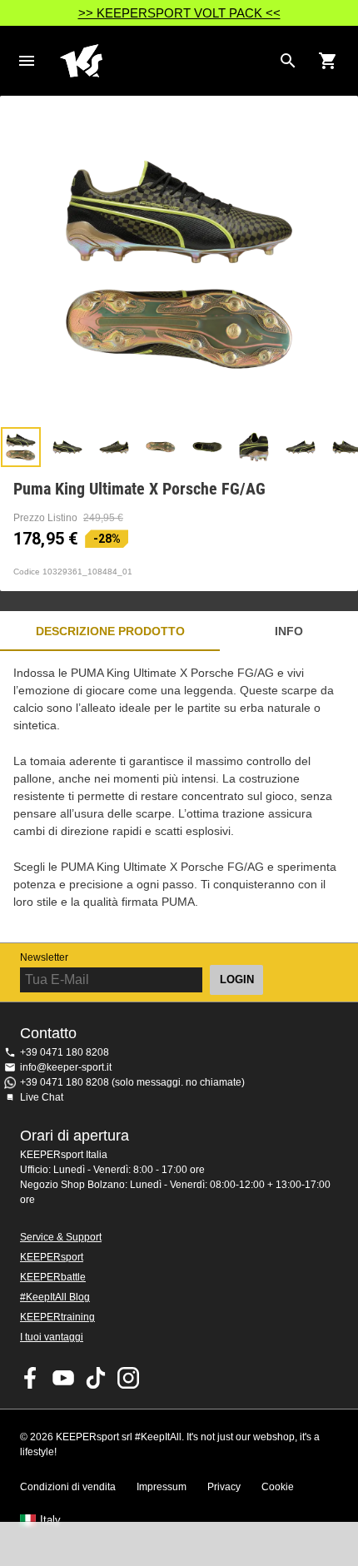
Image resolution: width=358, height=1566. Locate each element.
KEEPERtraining (57, 1317)
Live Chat (41, 1097)
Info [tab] (289, 631)
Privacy (224, 1487)
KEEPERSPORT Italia (165, 60)
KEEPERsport (51, 1257)
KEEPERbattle (53, 1277)
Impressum (161, 1487)
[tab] (21, 447)
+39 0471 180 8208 (64, 1052)
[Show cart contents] (328, 60)
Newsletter (44, 957)
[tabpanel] (179, 796)
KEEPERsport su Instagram (128, 1378)
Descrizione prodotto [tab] (110, 631)
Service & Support (61, 1237)
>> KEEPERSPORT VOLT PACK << (179, 13)
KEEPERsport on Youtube (63, 1378)
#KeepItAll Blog (55, 1297)
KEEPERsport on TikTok (96, 1378)
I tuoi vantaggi (51, 1337)
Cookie (277, 1487)
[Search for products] (288, 60)
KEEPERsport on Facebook (31, 1378)
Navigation (27, 61)
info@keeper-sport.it (66, 1067)
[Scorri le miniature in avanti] (337, 447)
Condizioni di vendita (68, 1487)
